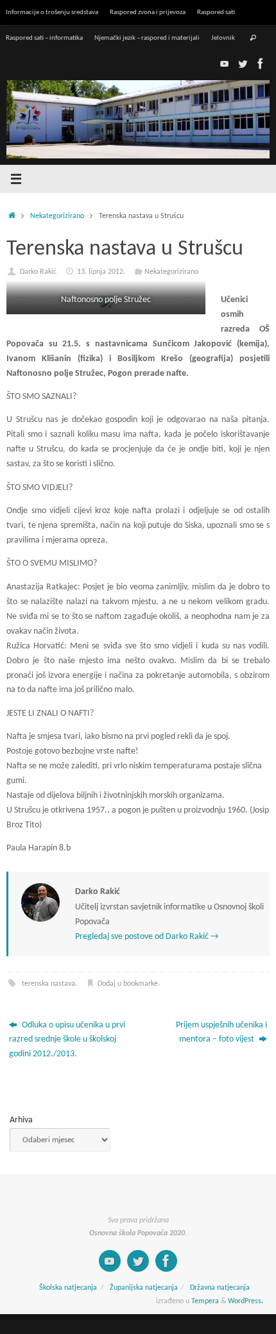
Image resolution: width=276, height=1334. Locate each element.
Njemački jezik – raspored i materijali (147, 38)
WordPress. (245, 1301)
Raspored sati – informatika (44, 38)
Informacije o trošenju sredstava (52, 12)
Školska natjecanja (68, 1288)
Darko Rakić (38, 272)
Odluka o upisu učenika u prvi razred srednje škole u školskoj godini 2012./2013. (67, 1040)
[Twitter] (243, 63)
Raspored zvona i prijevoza (147, 12)
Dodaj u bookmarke (128, 984)
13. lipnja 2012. (101, 272)
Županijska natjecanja (144, 1288)
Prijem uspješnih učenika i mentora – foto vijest (221, 1032)
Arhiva (21, 1120)
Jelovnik (223, 38)
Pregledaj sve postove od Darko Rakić (147, 937)
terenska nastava (48, 984)
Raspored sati (216, 12)
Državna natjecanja (220, 1288)
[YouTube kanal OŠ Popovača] (225, 63)
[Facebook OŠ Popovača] (261, 63)
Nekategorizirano (57, 216)
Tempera (205, 1301)
